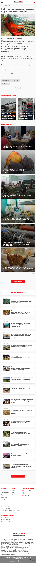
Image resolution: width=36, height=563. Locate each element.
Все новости (18, 476)
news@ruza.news (5, 508)
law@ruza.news (10, 554)
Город (3, 490)
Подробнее (12, 561)
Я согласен (22, 561)
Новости (13, 490)
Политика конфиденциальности (10, 510)
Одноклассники (29, 490)
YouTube (27, 495)
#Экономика (5, 80)
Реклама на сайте (6, 522)
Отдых (3, 499)
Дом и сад (4, 497)
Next (33, 112)
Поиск (13, 492)
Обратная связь (15, 495)
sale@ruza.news (5, 519)
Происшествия (5, 492)
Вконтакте (27, 493)
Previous (33, 106)
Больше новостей (18, 281)
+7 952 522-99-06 (5, 506)
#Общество (16, 80)
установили (10, 67)
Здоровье (4, 495)
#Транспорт (5, 83)
